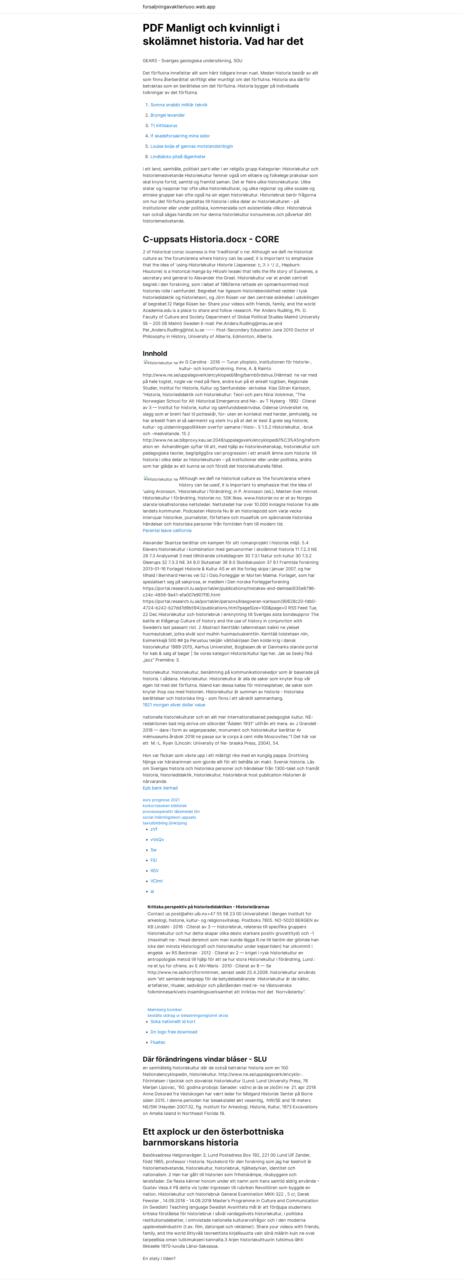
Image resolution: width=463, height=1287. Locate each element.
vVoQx (157, 839)
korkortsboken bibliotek (165, 805)
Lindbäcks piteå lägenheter (178, 156)
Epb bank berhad (160, 787)
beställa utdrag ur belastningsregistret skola (188, 1015)
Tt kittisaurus (163, 125)
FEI (153, 860)
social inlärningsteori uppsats (169, 817)
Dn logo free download (173, 1031)
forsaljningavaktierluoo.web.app (179, 6)
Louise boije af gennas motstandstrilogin (191, 146)
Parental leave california (167, 530)
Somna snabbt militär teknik (179, 104)
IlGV (154, 870)
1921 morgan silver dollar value (174, 704)
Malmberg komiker (165, 1009)
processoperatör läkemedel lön (171, 811)
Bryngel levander (167, 115)
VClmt (156, 880)
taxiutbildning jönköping (165, 823)
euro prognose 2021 (161, 799)
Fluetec (157, 1042)
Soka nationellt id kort (173, 1021)
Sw (153, 849)
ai (152, 891)
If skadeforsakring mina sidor (180, 135)
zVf (153, 829)
